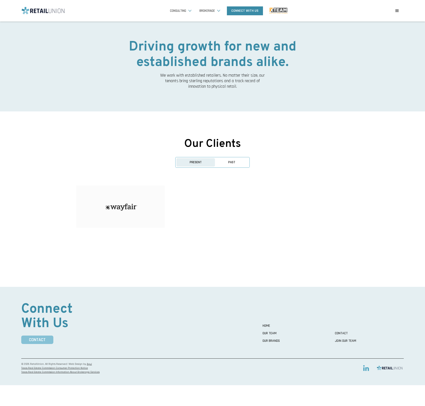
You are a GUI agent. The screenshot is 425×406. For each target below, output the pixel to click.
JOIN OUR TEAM (345, 341)
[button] (180, 10)
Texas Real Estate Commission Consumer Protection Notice (54, 368)
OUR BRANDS (271, 341)
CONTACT (37, 340)
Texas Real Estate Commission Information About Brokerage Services (60, 372)
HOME (266, 325)
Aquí (89, 364)
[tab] (195, 162)
